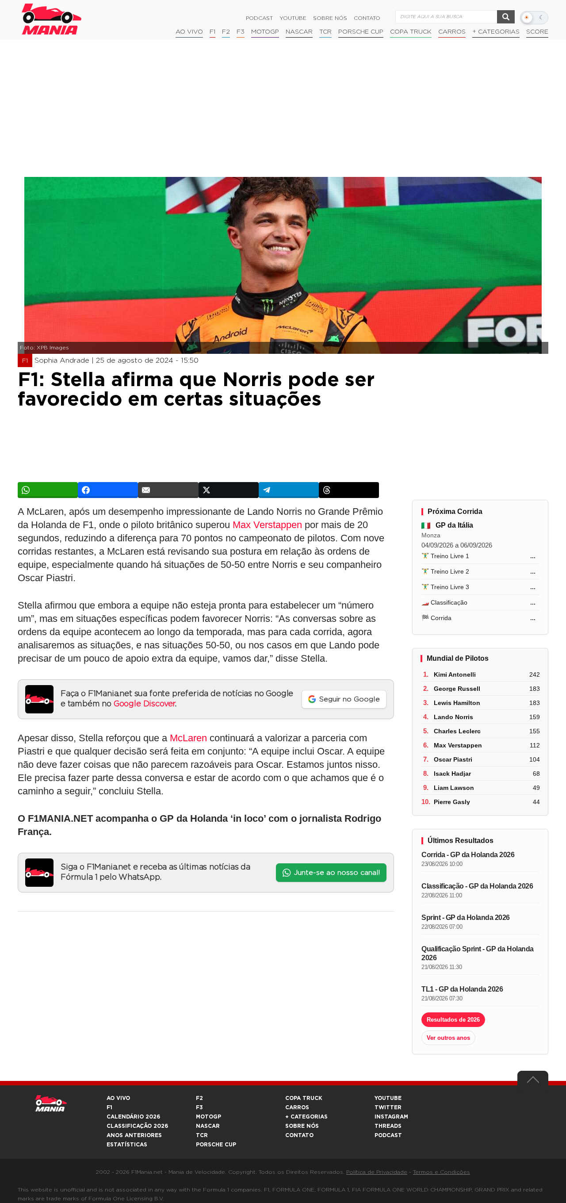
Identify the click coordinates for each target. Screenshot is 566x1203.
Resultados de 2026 (453, 1019)
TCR (325, 32)
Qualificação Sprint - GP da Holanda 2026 (477, 953)
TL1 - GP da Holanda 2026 (462, 989)
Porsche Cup (360, 32)
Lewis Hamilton (457, 702)
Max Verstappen (267, 524)
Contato (367, 18)
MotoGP (265, 32)
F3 (241, 32)
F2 (226, 32)
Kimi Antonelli (455, 674)
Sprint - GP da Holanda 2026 (465, 917)
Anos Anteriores (134, 1135)
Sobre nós (330, 18)
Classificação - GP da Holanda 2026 (477, 886)
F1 (212, 32)
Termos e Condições (441, 1172)
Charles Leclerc (457, 731)
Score (537, 32)
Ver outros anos (448, 1037)
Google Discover (144, 704)
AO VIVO (118, 1098)
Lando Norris (453, 716)
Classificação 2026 (137, 1126)
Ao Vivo (189, 32)
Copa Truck (411, 32)
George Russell (457, 688)
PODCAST (388, 1135)
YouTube (292, 18)
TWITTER (388, 1107)
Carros (452, 32)
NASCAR (299, 32)
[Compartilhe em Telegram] (289, 490)
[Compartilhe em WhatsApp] (48, 490)
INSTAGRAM (391, 1116)
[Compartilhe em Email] (168, 490)
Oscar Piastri (453, 759)
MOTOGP (208, 1116)
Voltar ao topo (532, 1082)
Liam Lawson (454, 787)
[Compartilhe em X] (229, 490)
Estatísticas (127, 1144)
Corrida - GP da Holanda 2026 (467, 854)
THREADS (388, 1126)
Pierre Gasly (452, 801)
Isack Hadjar (452, 773)
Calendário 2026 (133, 1116)
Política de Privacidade (376, 1172)
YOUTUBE (388, 1098)
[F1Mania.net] (52, 19)
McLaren (188, 737)
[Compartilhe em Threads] (349, 490)
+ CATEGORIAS (496, 32)
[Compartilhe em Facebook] (108, 490)
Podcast (259, 18)
